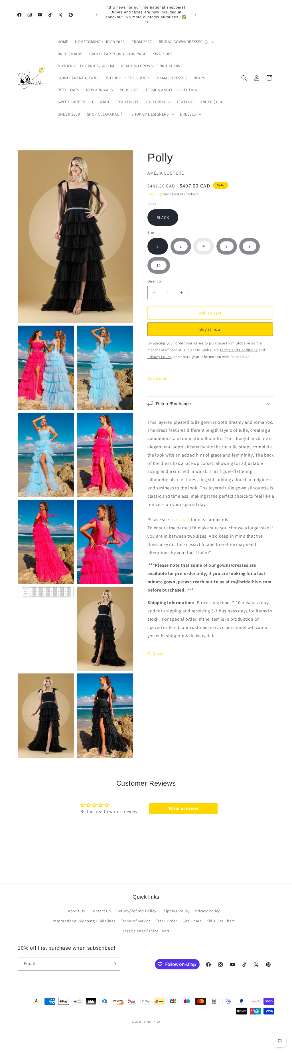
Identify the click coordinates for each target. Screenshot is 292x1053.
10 (159, 265)
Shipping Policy (175, 910)
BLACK (163, 217)
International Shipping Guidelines (84, 920)
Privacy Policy (207, 910)
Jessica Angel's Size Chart (146, 930)
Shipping (154, 194)
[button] (185, 42)
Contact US (101, 910)
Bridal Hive (151, 1022)
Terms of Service (136, 920)
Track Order (166, 920)
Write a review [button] (183, 808)
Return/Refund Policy (136, 910)
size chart (180, 520)
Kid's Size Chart (220, 920)
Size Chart (191, 920)
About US (76, 910)
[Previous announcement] (96, 14)
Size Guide (157, 379)
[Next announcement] (195, 14)
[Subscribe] (114, 964)
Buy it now (210, 329)
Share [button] (158, 653)
